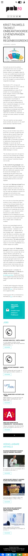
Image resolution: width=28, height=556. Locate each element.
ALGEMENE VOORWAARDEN (9, 548)
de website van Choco (8, 275)
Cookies (5, 550)
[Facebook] (8, 16)
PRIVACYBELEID (20, 548)
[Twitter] (17, 16)
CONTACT (14, 553)
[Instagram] (11, 16)
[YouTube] (20, 16)
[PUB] (14, 9)
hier (11, 289)
